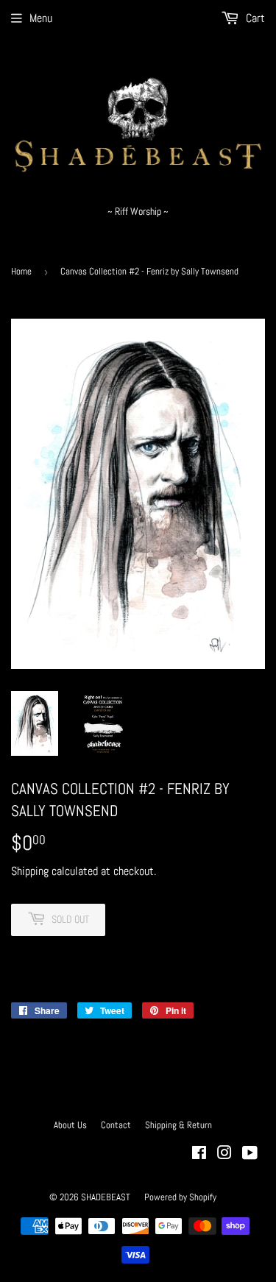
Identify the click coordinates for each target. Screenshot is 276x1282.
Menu (40, 18)
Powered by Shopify (180, 1197)
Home (21, 271)
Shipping (30, 871)
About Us (70, 1125)
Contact (116, 1125)
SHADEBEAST (105, 1197)
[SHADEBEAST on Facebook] (199, 1154)
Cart (254, 18)
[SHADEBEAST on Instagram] (224, 1154)
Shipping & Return (178, 1125)
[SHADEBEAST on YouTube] (250, 1154)
